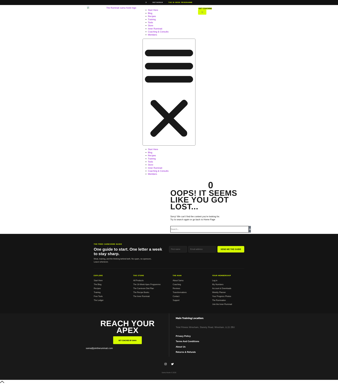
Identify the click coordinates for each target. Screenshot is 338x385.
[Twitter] (172, 364)
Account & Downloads (221, 288)
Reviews (176, 288)
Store (150, 25)
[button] (169, 92)
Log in (214, 280)
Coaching (177, 284)
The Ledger (99, 300)
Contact (176, 296)
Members (152, 35)
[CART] (202, 12)
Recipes (152, 16)
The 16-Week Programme (180, 2)
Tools (150, 22)
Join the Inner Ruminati (222, 304)
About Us (181, 347)
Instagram (157, 2)
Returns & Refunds (186, 352)
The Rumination (219, 300)
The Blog (97, 284)
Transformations (180, 292)
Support (176, 300)
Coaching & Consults (158, 31)
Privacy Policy (183, 336)
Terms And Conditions (187, 341)
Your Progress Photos (221, 296)
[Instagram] (165, 364)
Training (152, 19)
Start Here (153, 10)
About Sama (178, 280)
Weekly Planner (219, 292)
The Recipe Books (141, 292)
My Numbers (218, 284)
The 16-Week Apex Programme (147, 284)
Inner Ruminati (155, 28)
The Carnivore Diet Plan (143, 288)
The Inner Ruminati (141, 296)
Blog (150, 13)
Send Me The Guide (231, 249)
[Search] (250, 229)
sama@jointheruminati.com (99, 348)
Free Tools (98, 296)
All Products (138, 280)
